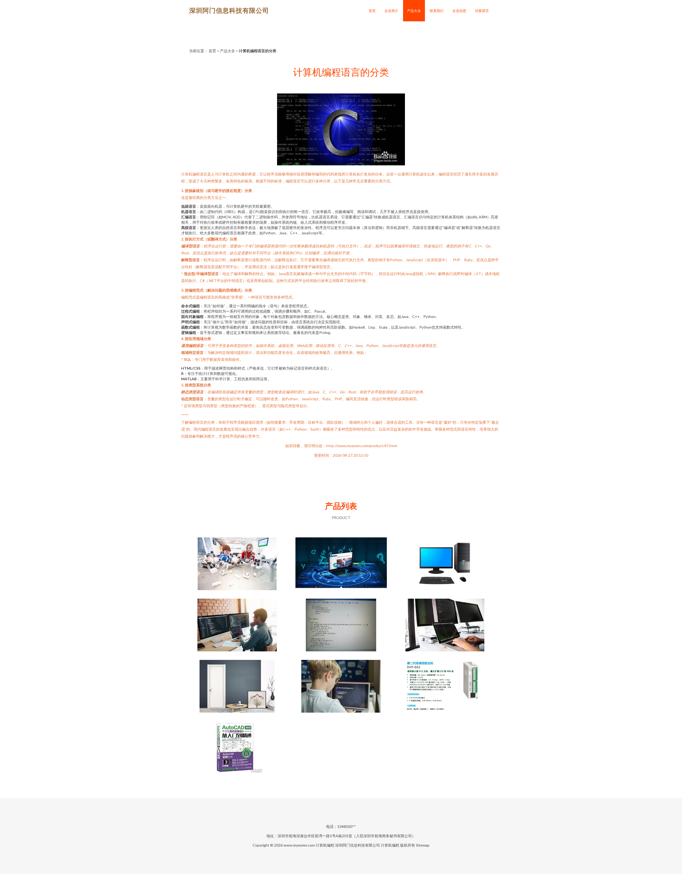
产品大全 (414, 11)
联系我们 (437, 11)
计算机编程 (325, 845)
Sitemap (422, 845)
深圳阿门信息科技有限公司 (229, 10)
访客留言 (482, 11)
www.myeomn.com (299, 845)
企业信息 (459, 11)
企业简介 (391, 11)
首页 (372, 11)
